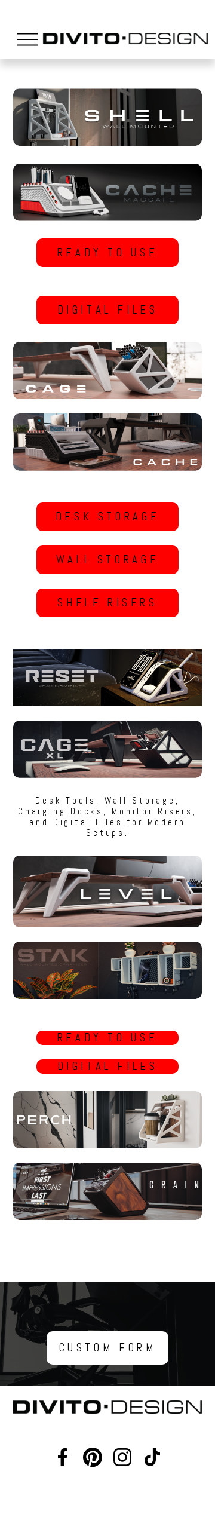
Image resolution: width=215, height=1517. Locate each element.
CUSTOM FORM (107, 1348)
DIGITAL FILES (107, 310)
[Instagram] (122, 1457)
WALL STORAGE (107, 560)
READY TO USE (107, 253)
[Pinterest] (92, 1457)
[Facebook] (62, 1457)
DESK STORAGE (107, 517)
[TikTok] (152, 1457)
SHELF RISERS (107, 603)
